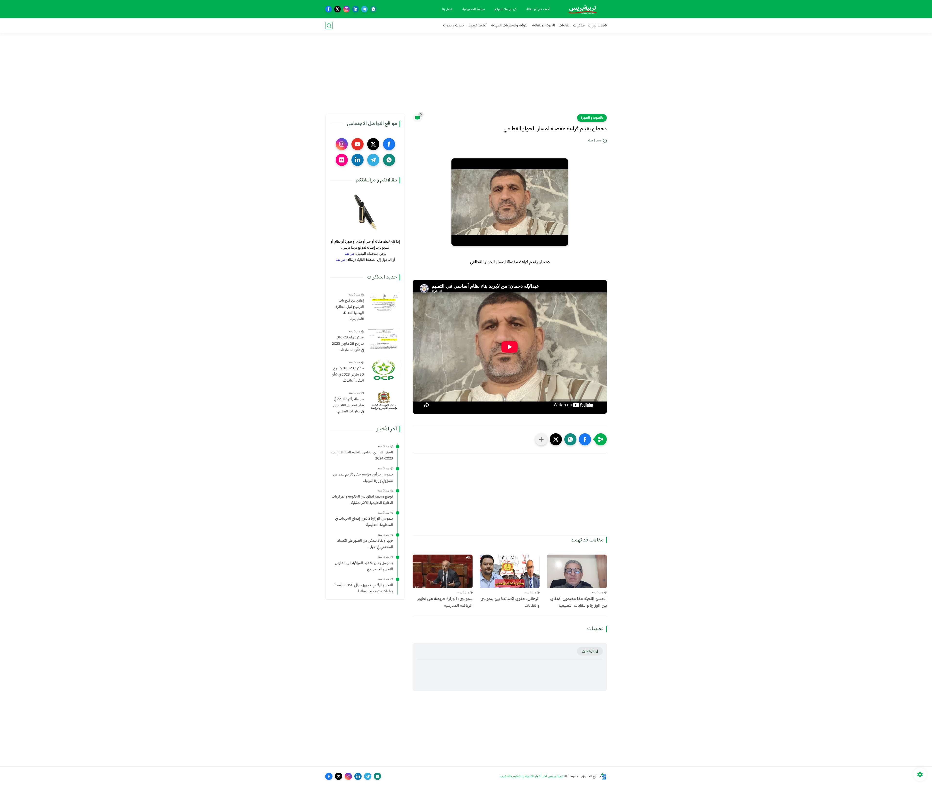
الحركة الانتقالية (543, 25)
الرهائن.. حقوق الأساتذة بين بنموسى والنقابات (510, 603)
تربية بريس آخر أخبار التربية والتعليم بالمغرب (532, 776)
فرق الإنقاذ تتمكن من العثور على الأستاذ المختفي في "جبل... (365, 544)
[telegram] (364, 9)
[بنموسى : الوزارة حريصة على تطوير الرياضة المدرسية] (443, 571)
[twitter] (337, 9)
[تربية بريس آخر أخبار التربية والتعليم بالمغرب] (582, 9)
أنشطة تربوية (477, 25)
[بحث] (329, 25)
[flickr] (342, 160)
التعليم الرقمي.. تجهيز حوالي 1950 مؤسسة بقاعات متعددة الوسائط (363, 588)
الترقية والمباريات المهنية (509, 25)
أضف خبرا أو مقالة (538, 9)
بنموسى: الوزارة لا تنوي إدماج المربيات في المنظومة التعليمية (364, 522)
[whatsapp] (373, 9)
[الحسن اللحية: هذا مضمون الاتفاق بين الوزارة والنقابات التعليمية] (577, 571)
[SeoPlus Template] (604, 776)
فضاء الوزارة (597, 25)
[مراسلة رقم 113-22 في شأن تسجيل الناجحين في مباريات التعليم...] (383, 400)
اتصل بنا (447, 9)
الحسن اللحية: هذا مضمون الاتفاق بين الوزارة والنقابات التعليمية (578, 603)
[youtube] (357, 144)
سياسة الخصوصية (473, 9)
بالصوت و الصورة (592, 118)
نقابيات (563, 25)
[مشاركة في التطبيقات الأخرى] (541, 439)
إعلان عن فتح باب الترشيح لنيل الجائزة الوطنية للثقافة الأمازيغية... (349, 310)
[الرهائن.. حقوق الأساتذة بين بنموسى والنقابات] (510, 571)
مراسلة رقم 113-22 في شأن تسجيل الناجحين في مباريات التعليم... (348, 405)
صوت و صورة (453, 25)
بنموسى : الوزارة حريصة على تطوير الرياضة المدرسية (445, 603)
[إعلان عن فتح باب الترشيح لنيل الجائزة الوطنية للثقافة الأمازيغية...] (383, 302)
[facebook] (328, 9)
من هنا (349, 254)
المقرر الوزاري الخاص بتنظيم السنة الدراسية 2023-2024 (362, 456)
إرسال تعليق (590, 651)
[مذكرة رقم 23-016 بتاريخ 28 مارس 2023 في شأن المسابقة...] (383, 338)
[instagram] (346, 9)
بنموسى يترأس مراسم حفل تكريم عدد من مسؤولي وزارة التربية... (363, 478)
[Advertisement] (466, 76)
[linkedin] (355, 9)
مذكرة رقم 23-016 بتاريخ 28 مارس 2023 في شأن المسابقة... (348, 344)
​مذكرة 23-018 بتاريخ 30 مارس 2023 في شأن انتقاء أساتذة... (348, 374)
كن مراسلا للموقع (506, 9)
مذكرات (579, 25)
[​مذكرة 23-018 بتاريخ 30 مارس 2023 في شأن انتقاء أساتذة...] (383, 369)
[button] (585, 439)
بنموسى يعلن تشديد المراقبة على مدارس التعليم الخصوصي (364, 566)
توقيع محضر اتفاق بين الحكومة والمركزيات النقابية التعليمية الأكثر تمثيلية (362, 500)
